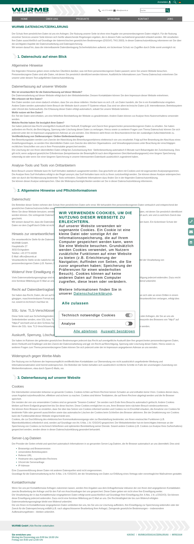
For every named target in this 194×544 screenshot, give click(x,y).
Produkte (82, 19)
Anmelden (163, 2)
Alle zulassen (75, 303)
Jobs (170, 19)
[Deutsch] (180, 2)
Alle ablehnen (85, 331)
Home (24, 19)
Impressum (177, 534)
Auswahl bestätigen (118, 331)
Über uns (52, 19)
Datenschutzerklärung (93, 293)
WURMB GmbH (30, 10)
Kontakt (143, 19)
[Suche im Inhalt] (175, 2)
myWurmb (114, 19)
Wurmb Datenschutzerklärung (153, 534)
